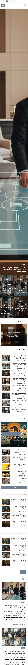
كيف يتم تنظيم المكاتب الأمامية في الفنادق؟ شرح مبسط (14, 336)
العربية (4, 1)
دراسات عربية (18, 433)
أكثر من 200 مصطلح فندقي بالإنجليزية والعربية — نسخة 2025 (16, 440)
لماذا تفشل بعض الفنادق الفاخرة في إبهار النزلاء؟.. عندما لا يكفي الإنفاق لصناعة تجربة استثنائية (21, 308)
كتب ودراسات (16, 435)
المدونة (23, 264)
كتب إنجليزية (5, 435)
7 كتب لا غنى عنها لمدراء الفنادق (19, 457)
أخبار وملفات (5, 433)
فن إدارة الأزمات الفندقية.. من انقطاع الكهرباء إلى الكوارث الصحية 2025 (18, 508)
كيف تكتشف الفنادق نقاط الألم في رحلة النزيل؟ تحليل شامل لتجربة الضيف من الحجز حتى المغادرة (7, 286)
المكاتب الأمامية (17, 332)
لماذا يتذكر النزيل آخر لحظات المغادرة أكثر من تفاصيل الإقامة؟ (19, 408)
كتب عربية (10, 435)
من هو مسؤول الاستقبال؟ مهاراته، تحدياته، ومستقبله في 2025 (18, 500)
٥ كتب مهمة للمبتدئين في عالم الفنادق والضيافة (19, 472)
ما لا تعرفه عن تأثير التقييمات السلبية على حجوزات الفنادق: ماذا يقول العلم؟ (19, 515)
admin (22, 445)
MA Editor (21, 273)
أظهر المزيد (14, 488)
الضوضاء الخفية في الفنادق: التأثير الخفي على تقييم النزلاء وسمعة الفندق (19, 395)
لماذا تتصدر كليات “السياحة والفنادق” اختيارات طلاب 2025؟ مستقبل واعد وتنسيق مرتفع (19, 451)
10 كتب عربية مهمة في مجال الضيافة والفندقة (20, 465)
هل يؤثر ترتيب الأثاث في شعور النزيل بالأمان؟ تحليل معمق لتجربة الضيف (18, 401)
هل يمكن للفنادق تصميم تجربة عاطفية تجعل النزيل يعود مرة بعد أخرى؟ (7, 308)
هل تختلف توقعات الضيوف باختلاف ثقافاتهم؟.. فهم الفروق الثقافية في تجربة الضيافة (18, 387)
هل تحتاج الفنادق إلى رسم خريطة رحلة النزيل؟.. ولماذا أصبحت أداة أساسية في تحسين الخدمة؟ (14, 269)
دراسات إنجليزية (11, 433)
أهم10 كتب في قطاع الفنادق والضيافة (20, 479)
